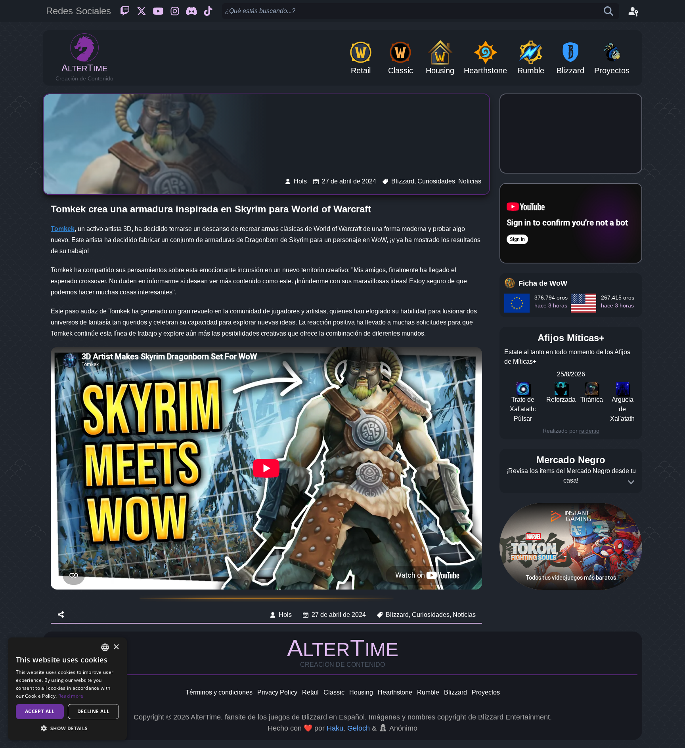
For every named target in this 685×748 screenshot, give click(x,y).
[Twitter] (141, 11)
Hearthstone (395, 692)
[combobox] (105, 647)
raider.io (589, 430)
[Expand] (631, 482)
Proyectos (486, 692)
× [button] (116, 647)
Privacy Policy (277, 692)
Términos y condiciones (219, 692)
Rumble (428, 692)
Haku (335, 728)
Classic (333, 692)
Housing (361, 692)
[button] (67, 728)
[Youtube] (158, 11)
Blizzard (455, 692)
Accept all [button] (40, 711)
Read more (71, 696)
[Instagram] (175, 11)
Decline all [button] (93, 711)
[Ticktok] (208, 11)
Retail (310, 692)
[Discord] (191, 11)
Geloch (358, 728)
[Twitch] (125, 11)
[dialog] (67, 688)
